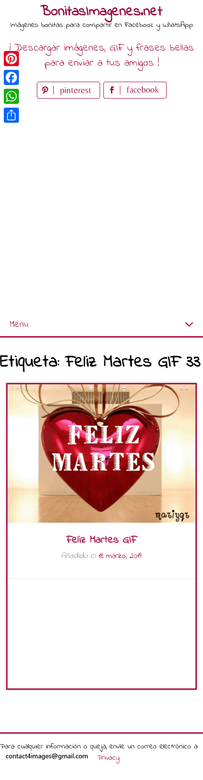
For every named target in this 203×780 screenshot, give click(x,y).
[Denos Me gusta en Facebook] (135, 96)
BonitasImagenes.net (101, 11)
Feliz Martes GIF (101, 540)
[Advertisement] (101, 207)
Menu (18, 324)
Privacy (108, 757)
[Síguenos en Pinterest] (70, 96)
